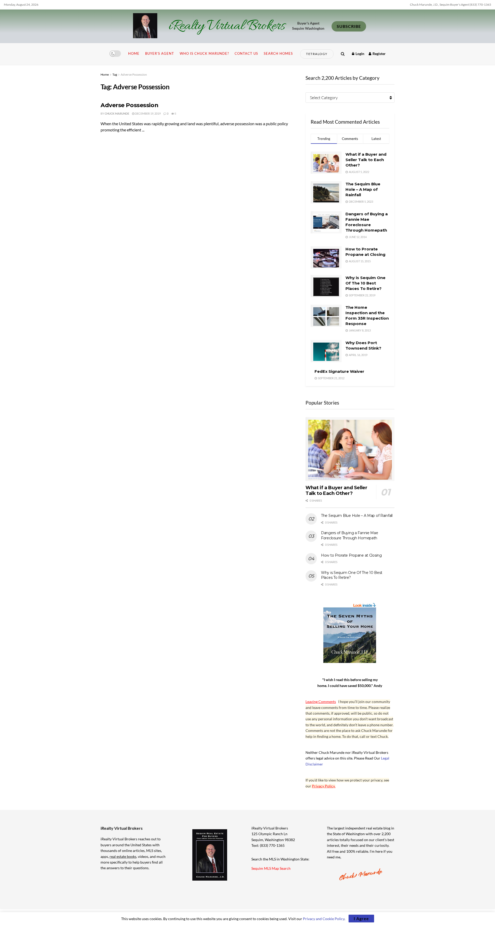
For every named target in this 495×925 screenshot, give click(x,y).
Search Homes (278, 53)
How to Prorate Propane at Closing (351, 555)
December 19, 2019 (147, 113)
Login (359, 53)
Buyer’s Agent (159, 53)
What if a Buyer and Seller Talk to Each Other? (365, 160)
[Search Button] (343, 53)
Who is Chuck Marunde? (204, 53)
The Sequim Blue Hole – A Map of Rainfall (362, 189)
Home (133, 53)
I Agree (361, 918)
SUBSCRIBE (349, 26)
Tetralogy (317, 54)
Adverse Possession (134, 74)
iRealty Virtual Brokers (227, 26)
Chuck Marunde (117, 113)
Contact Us (246, 53)
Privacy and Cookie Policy (323, 918)
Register (379, 53)
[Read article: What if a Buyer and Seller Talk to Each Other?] (350, 449)
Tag (114, 74)
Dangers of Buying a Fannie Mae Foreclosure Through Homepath (349, 535)
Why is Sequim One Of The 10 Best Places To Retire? (365, 283)
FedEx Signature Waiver (339, 371)
